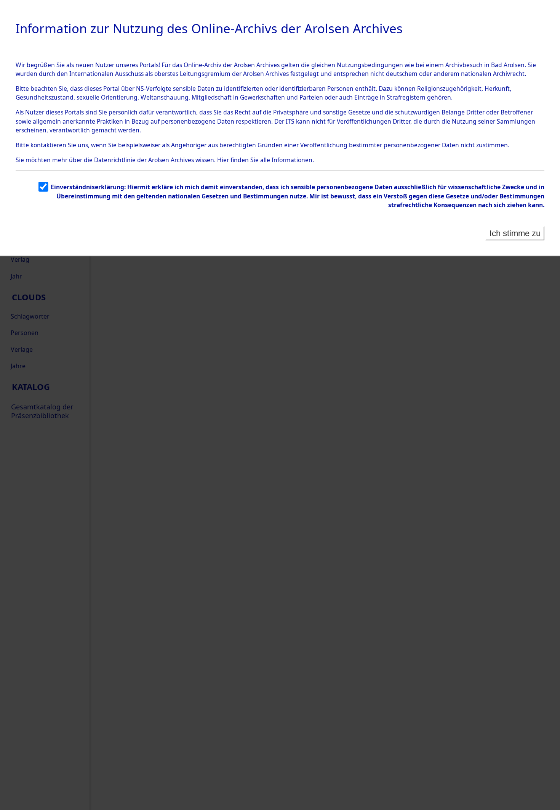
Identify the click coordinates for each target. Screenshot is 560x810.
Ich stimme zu (515, 233)
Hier (223, 160)
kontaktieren (48, 145)
